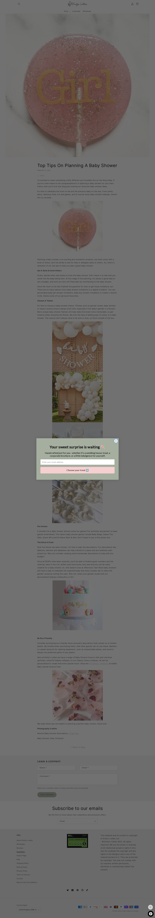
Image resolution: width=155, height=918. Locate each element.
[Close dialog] (116, 441)
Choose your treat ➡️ (78, 470)
